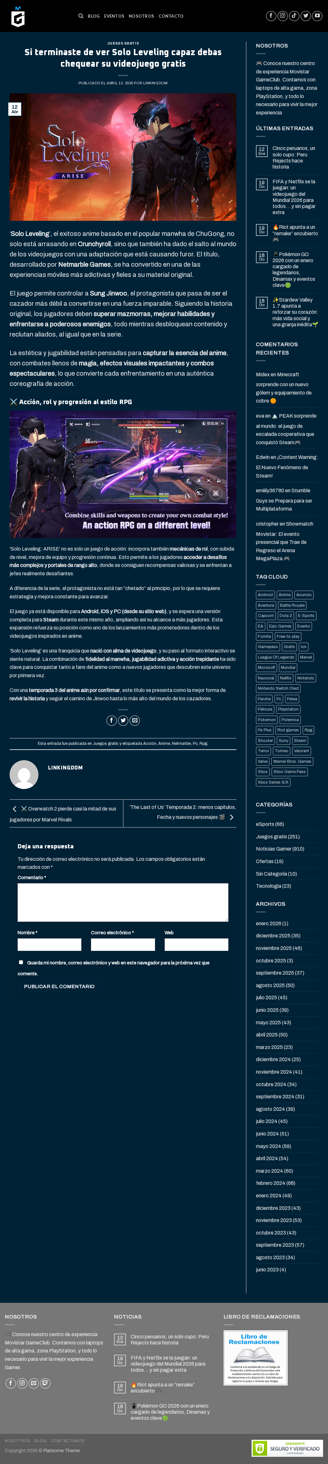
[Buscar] (80, 16)
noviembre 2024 (274, 1072)
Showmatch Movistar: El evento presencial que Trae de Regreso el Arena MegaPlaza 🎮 (284, 541)
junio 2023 (267, 1269)
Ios (304, 647)
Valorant (301, 751)
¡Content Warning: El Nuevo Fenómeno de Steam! (287, 466)
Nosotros (141, 16)
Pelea (292, 699)
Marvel (306, 657)
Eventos (114, 16)
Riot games (288, 730)
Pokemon (267, 720)
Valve (262, 761)
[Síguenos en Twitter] (305, 16)
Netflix (285, 678)
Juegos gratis (123, 43)
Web (169, 932)
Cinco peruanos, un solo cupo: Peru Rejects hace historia (294, 158)
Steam (300, 740)
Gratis (289, 647)
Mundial (288, 667)
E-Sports (306, 615)
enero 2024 (269, 1195)
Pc (195, 743)
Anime (164, 743)
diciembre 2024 (273, 1059)
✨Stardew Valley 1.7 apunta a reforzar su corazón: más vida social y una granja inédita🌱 (295, 312)
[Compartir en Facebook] (111, 720)
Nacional (266, 678)
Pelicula (265, 709)
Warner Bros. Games (292, 761)
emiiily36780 (270, 490)
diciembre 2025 (273, 935)
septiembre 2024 (275, 1096)
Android (265, 595)
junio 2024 (267, 1133)
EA (260, 626)
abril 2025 (267, 1034)
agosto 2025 (270, 985)
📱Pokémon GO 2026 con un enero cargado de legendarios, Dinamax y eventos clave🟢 (294, 270)
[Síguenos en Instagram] (282, 16)
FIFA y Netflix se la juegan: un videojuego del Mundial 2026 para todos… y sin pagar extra (294, 197)
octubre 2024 (271, 1084)
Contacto (171, 16)
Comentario (32, 877)
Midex (263, 374)
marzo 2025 (269, 1047)
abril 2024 (267, 1158)
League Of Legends (276, 657)
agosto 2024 (270, 1109)
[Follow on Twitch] (45, 1383)
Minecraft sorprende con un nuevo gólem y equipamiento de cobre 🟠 (284, 388)
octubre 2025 (271, 960)
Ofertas (265, 861)
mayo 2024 (268, 1146)
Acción (149, 743)
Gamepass (268, 647)
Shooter (265, 740)
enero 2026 (268, 923)
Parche (264, 699)
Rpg (203, 743)
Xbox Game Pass (290, 771)
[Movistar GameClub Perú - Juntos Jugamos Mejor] (37, 16)
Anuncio (304, 595)
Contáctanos (68, 1441)
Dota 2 (286, 615)
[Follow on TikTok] (294, 16)
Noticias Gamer (273, 849)
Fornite (264, 636)
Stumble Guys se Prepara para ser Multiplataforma (284, 500)
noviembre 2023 (274, 1220)
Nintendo (305, 678)
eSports (265, 824)
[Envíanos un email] (34, 1383)
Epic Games (280, 626)
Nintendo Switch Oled (278, 688)
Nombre (27, 932)
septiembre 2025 (275, 973)
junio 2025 (267, 1010)
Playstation (288, 709)
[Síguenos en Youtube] (317, 16)
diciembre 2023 (273, 1208)
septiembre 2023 (275, 1245)
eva (260, 416)
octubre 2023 (271, 1232)
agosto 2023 (270, 1257)
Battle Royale (292, 605)
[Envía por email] (134, 720)
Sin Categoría (271, 874)
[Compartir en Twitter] (123, 720)
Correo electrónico (112, 932)
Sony (283, 740)
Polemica (290, 720)
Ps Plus (265, 730)
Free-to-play (288, 636)
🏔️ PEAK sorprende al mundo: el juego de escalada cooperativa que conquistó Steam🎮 (286, 429)
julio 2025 (266, 997)
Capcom (266, 615)
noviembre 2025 (274, 948)
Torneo (281, 751)
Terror (263, 751)
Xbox (263, 771)
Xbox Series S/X (273, 782)
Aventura (266, 605)
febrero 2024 (270, 1183)
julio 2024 (266, 1121)
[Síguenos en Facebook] (271, 16)
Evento (303, 626)
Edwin (263, 457)
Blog (94, 16)
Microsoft (266, 667)
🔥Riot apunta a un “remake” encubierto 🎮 (295, 233)
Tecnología (268, 886)
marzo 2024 (269, 1171)
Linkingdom (155, 83)
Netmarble (181, 743)
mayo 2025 (268, 1022)
